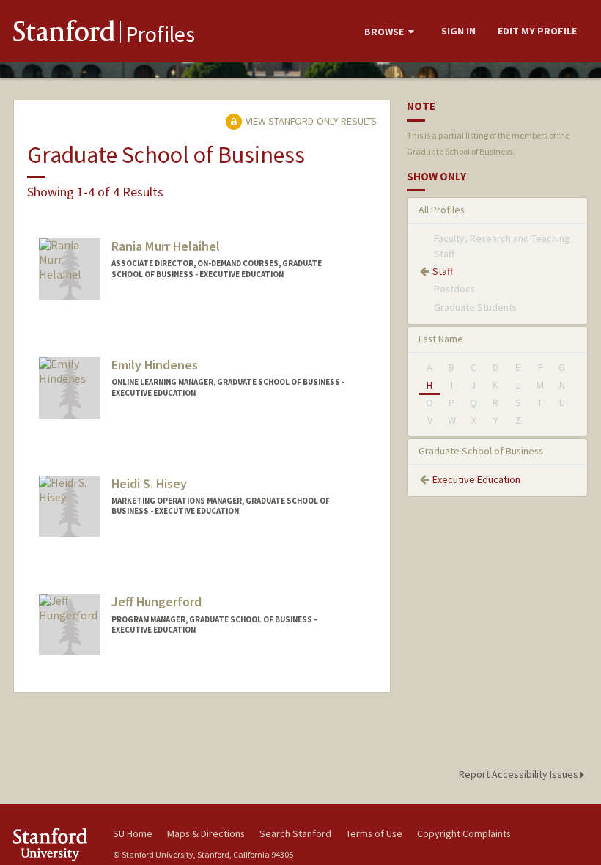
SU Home (132, 833)
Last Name (441, 338)
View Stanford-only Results (310, 121)
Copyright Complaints (464, 833)
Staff (442, 271)
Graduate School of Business (481, 450)
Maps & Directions (206, 833)
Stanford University (54, 844)
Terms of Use (374, 833)
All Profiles (442, 209)
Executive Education (476, 479)
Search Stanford (295, 833)
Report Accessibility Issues (519, 774)
